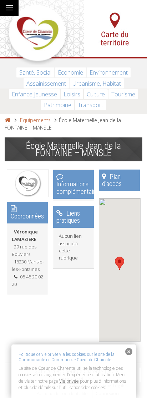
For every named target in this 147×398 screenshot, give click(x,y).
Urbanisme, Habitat (96, 83)
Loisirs (72, 94)
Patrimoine (57, 105)
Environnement (109, 72)
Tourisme (123, 94)
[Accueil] (7, 120)
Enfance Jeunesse (34, 94)
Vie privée (69, 381)
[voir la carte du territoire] (115, 28)
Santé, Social (35, 72)
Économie (70, 72)
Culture (96, 94)
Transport (90, 105)
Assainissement (46, 83)
